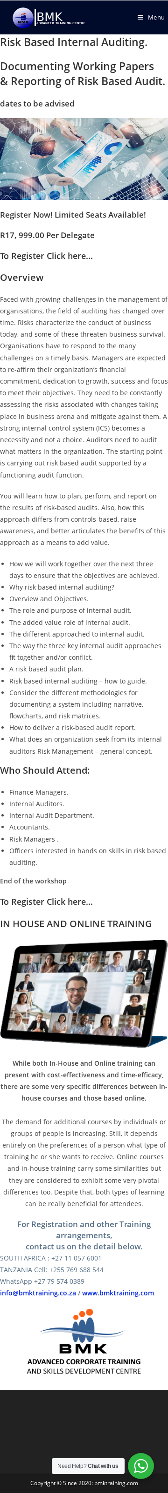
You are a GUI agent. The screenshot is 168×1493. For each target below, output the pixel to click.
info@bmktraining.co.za (38, 1292)
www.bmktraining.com (118, 1292)
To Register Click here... (46, 255)
